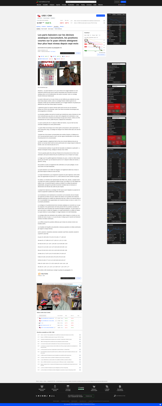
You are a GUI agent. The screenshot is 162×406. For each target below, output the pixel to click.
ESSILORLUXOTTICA (112, 72)
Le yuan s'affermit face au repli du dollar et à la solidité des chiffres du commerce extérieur (56, 359)
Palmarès (100, 4)
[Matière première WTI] (68, 56)
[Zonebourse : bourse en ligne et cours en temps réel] (43, 2)
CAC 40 (110, 24)
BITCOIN (110, 213)
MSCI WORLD (111, 41)
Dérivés (62, 26)
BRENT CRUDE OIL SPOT (44, 325)
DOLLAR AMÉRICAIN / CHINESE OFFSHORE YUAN (48, 318)
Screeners (89, 4)
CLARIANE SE (111, 98)
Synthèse (39, 26)
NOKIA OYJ (111, 70)
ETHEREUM (111, 214)
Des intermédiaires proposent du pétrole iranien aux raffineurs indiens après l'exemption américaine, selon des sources (59, 352)
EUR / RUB (110, 163)
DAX (109, 29)
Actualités (45, 4)
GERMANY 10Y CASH (113, 237)
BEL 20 (110, 26)
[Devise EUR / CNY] (64, 58)
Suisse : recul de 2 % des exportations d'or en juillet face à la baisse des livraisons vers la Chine (87, 20)
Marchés (39, 4)
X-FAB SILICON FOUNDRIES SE (114, 91)
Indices (110, 14)
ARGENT (109, 196)
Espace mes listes (117, 82)
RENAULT (110, 89)
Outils (95, 4)
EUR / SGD (110, 175)
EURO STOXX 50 (112, 30)
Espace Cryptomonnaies (116, 221)
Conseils (64, 4)
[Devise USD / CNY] (60, 56)
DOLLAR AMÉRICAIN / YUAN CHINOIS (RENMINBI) (48, 320)
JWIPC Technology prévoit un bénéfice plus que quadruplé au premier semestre (54, 341)
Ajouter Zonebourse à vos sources (68, 53)
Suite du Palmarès (116, 114)
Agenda (58, 4)
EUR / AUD (110, 170)
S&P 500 (110, 32)
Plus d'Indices (116, 43)
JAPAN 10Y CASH (112, 238)
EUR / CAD (110, 169)
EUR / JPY (109, 176)
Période (93, 35)
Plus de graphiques (101, 54)
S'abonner (123, 1)
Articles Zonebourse (58, 28)
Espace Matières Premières (116, 200)
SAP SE (110, 124)
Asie (123, 14)
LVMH (110, 74)
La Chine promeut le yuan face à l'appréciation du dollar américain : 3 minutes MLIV (55, 349)
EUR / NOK (110, 166)
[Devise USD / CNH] (48, 56)
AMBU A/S (110, 121)
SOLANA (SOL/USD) (112, 216)
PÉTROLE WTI (110, 193)
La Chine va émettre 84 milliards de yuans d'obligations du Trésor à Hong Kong (54, 367)
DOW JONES (111, 33)
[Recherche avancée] (95, 2)
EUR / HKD (110, 173)
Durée (85, 35)
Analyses (52, 4)
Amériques (119, 14)
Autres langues (50, 28)
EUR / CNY (110, 172)
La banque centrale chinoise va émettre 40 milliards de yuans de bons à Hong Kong (55, 357)
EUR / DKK (110, 167)
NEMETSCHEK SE (112, 120)
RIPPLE (110, 219)
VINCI (110, 75)
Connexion (117, 1)
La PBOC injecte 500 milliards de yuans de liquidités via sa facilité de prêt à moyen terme (56, 355)
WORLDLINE (111, 94)
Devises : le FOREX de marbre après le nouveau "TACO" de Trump (52, 337)
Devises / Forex (110, 149)
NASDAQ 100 (111, 35)
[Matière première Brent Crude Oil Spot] (52, 58)
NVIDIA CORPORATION (113, 66)
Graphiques (49, 26)
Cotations (44, 26)
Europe (114, 14)
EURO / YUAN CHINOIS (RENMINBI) (47, 327)
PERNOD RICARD (112, 77)
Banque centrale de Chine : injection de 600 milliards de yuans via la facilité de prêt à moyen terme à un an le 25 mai (59, 365)
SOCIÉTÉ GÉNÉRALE (112, 99)
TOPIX (110, 38)
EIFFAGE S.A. (111, 80)
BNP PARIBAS (111, 78)
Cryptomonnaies (111, 203)
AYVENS (110, 129)
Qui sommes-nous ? (83, 401)
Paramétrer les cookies (65, 401)
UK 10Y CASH (111, 240)
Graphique (87, 32)
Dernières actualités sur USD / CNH (45, 332)
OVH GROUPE (111, 88)
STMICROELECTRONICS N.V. (114, 67)
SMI (109, 27)
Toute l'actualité (44, 28)
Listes (77, 4)
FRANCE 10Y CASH (112, 234)
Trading (83, 4)
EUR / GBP (110, 160)
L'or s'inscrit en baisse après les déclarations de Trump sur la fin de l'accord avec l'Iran (55, 343)
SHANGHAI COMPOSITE (113, 36)
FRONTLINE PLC (112, 123)
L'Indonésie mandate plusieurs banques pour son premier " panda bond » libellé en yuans (56, 339)
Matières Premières (111, 182)
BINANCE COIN (111, 217)
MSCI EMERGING (112, 39)
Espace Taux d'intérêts (116, 242)
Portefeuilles (71, 4)
